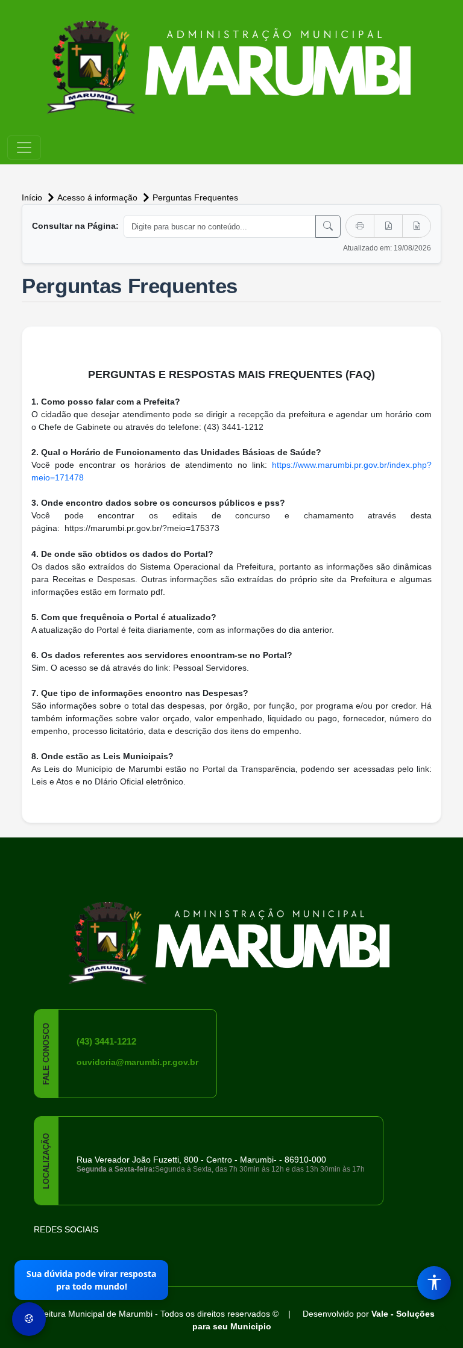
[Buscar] (328, 226)
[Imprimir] (359, 226)
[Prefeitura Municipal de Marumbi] (231, 934)
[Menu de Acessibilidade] (434, 1283)
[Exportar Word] (416, 226)
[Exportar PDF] (388, 226)
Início (33, 197)
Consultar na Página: (75, 226)
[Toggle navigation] (24, 147)
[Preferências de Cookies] (29, 1319)
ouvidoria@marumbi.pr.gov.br (137, 1062)
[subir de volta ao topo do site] (442, 1327)
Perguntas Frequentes (195, 197)
